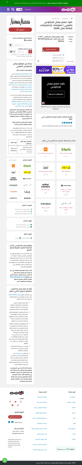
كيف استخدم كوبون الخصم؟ (39, 428)
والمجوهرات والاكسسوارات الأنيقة (21, 90)
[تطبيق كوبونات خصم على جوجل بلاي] (12, 422)
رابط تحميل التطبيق (15, 417)
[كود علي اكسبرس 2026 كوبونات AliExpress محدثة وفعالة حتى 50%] (13, 191)
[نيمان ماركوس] (20, 21)
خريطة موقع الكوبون (41, 413)
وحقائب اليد (21, 89)
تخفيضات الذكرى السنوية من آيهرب (57, 3)
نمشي (45, 193)
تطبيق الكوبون (19, 412)
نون (66, 174)
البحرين (74, 413)
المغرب (74, 439)
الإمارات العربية (71, 402)
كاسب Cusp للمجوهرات (21, 106)
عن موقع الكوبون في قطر (39, 418)
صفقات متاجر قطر (42, 402)
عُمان (74, 418)
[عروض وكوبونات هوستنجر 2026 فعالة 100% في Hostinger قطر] (66, 185)
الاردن (74, 434)
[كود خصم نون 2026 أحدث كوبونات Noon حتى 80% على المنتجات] (66, 167)
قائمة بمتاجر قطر (42, 397)
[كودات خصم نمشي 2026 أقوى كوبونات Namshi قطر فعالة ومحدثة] (46, 185)
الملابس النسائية (27, 85)
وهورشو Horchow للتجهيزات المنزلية (22, 104)
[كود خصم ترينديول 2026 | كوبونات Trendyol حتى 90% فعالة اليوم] (46, 203)
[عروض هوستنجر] (56, 70)
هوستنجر (66, 195)
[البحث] (13, 9)
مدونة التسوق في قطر (40, 407)
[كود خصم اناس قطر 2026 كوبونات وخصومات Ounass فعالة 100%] (66, 203)
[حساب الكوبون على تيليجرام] (12, 405)
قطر (74, 423)
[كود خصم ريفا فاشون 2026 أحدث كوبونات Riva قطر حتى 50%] (27, 191)
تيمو (46, 156)
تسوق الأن (20, 29)
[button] (7, 2)
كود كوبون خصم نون (41, 439)
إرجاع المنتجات (20, 353)
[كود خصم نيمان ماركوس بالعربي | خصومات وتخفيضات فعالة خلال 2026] (56, 91)
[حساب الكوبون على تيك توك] (18, 405)
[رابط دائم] (63, 55)
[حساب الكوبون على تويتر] (15, 401)
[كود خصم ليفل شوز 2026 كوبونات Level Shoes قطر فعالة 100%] (46, 167)
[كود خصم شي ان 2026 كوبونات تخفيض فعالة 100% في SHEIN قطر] (27, 198)
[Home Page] (68, 9)
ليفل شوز (45, 174)
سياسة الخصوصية (42, 423)
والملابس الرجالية (18, 85)
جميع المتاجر (65, 19)
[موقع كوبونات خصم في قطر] (71, 18)
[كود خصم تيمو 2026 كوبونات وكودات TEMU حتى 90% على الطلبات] (46, 149)
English (28, 9)
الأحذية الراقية (28, 89)
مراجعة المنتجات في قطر (40, 444)
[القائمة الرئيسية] (8, 9)
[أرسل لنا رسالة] (4, 460)
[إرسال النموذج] (30, 51)
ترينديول (45, 211)
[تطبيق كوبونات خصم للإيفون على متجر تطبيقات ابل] (9, 422)
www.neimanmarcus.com (25, 74)
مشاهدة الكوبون (51, 49)
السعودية (73, 397)
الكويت (74, 407)
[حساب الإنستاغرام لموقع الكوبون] (21, 401)
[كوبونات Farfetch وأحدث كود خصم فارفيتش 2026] (13, 198)
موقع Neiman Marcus (15, 295)
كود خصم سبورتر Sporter (40, 450)
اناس (66, 213)
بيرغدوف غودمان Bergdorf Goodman (22, 101)
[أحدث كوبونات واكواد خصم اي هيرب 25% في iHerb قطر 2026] (66, 149)
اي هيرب (66, 156)
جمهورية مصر (72, 428)
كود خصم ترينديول (42, 434)
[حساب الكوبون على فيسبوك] (10, 401)
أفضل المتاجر (27, 160)
